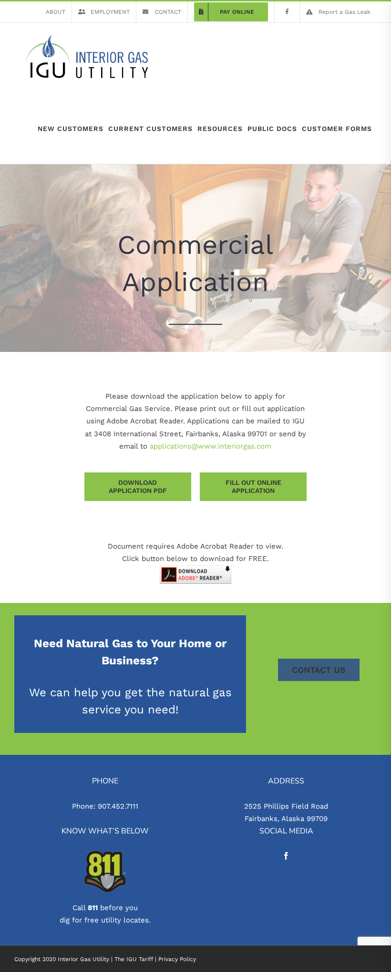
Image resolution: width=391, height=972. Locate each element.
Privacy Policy (177, 959)
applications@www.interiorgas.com (210, 446)
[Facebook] (286, 856)
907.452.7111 (118, 806)
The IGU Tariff (133, 959)
